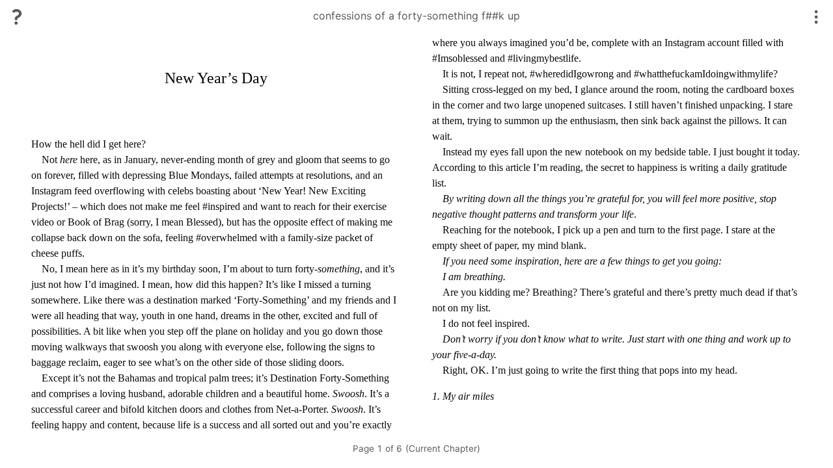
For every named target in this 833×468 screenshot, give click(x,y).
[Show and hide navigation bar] (816, 17)
